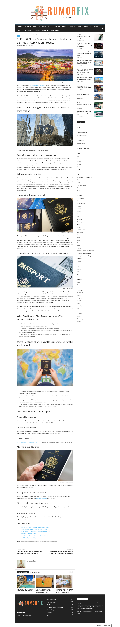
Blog (78, 156)
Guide (78, 235)
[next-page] (72, 572)
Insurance (79, 258)
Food (50, 26)
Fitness (79, 211)
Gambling (79, 222)
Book (78, 159)
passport (42, 541)
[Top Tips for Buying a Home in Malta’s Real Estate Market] (26, 581)
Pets (19, 30)
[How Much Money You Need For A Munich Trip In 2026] (98, 80)
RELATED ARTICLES (22, 572)
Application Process (25, 541)
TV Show (79, 313)
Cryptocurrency (81, 180)
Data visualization (81, 187)
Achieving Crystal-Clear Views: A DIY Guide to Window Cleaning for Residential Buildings (64, 590)
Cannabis (79, 164)
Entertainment (80, 198)
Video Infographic (81, 319)
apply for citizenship (41, 498)
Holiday (79, 240)
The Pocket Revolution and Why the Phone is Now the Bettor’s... (84, 104)
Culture (78, 182)
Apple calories (80, 130)
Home (20, 26)
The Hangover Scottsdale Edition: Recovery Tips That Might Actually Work (43, 590)
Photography (80, 290)
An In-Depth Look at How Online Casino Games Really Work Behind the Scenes (89, 607)
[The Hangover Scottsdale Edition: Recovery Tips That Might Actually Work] (45, 581)
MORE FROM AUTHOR (35, 572)
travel (55, 541)
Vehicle (78, 316)
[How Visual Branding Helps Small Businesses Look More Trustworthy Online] (98, 63)
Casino (78, 172)
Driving (78, 193)
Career (78, 169)
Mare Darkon (21, 45)
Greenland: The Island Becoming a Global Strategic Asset (84, 53)
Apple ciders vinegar (82, 132)
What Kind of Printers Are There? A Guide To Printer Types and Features (61, 552)
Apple (78, 127)
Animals (79, 124)
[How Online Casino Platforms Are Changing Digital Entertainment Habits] (98, 71)
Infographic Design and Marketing (85, 250)
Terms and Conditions (32, 625)
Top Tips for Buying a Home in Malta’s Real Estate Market (25, 589)
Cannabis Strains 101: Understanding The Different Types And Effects (29, 552)
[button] (102, 28)
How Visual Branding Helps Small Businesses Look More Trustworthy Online (84, 62)
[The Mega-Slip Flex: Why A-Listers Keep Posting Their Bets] (98, 114)
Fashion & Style (81, 203)
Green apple (80, 232)
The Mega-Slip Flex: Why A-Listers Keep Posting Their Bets (84, 113)
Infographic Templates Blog (84, 256)
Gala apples (80, 219)
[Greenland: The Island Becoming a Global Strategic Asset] (98, 54)
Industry (79, 248)
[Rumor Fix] (60, 12)
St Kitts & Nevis (49, 541)
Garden (64, 26)
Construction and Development (84, 177)
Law (78, 271)
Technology (28, 30)
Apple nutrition (80, 140)
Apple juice (79, 138)
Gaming (57, 26)
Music (96, 26)
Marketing (87, 26)
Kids (78, 266)
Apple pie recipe (81, 143)
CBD (78, 174)
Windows (79, 321)
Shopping (79, 298)
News (78, 284)
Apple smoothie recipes (83, 148)
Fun (78, 216)
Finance (79, 208)
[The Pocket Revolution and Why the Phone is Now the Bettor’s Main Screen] (98, 105)
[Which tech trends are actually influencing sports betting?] (98, 37)
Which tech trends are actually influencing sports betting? (84, 36)
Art (77, 151)
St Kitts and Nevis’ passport (37, 85)
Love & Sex (80, 277)
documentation (35, 541)
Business (28, 26)
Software (79, 300)
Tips (22, 34)
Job (78, 263)
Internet (79, 261)
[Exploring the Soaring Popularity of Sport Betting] (98, 88)
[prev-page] (70, 572)
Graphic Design (81, 229)
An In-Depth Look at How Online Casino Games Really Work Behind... (84, 45)
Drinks (78, 190)
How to (78, 245)
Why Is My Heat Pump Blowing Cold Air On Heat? (84, 95)
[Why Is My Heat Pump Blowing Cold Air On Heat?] (98, 97)
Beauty (78, 153)
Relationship (80, 292)
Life (78, 274)
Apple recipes (80, 145)
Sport (78, 303)
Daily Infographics (81, 185)
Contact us (55, 30)
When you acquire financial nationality (27, 442)
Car (34, 26)
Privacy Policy (21, 625)
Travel (37, 30)
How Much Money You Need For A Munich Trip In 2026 (84, 78)
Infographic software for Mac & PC (85, 253)
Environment (80, 201)
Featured (79, 206)
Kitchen (79, 269)
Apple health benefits (82, 135)
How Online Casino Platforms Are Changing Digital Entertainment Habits (85, 70)
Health (72, 26)
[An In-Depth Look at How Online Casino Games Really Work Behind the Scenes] (98, 46)
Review (78, 295)
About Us (45, 30)
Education (42, 26)
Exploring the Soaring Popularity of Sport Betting (84, 86)
